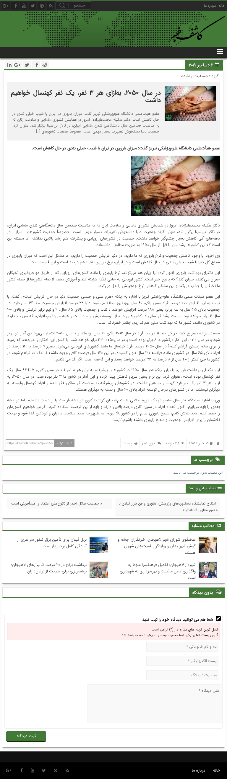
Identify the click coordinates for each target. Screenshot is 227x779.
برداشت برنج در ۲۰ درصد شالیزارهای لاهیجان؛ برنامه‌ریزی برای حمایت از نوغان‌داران (49, 567)
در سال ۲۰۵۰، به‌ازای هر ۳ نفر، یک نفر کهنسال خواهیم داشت (85, 96)
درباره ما (210, 6)
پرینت (128, 443)
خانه (221, 6)
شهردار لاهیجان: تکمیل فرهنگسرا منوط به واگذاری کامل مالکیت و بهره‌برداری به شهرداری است (158, 571)
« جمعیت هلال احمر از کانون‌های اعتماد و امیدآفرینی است (56, 503)
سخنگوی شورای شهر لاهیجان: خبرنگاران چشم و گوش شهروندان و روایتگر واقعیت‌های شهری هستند (157, 546)
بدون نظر (149, 443)
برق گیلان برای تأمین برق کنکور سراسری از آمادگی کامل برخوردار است (52, 542)
